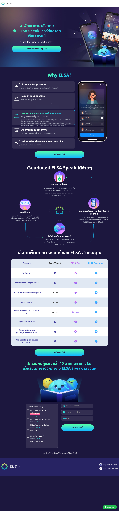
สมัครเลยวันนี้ (59, 152)
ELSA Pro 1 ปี (35, 428)
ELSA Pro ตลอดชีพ (37, 434)
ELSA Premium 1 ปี (38, 408)
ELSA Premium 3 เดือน (39, 423)
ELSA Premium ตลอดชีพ (40, 417)
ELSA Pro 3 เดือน (37, 440)
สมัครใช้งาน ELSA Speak (36, 48)
